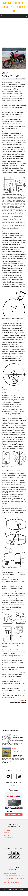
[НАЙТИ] (26, 16)
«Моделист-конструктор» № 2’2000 (14, 700)
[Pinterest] (14, 853)
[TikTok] (18, 857)
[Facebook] (14, 776)
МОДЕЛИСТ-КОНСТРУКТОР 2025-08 (13, 876)
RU (11, 785)
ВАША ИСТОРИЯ (8, 838)
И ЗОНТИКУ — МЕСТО (10, 873)
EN (14, 785)
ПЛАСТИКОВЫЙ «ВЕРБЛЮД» (11, 882)
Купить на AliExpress (14, 814)
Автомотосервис (21, 78)
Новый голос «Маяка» (16, 734)
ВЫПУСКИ (6, 835)
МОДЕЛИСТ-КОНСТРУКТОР (14, 7)
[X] (14, 857)
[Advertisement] (14, 32)
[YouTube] (19, 776)
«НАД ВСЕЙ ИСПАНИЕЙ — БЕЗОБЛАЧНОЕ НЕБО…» (17, 751)
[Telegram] (8, 776)
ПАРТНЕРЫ (7, 833)
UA (16, 785)
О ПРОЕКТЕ (7, 830)
